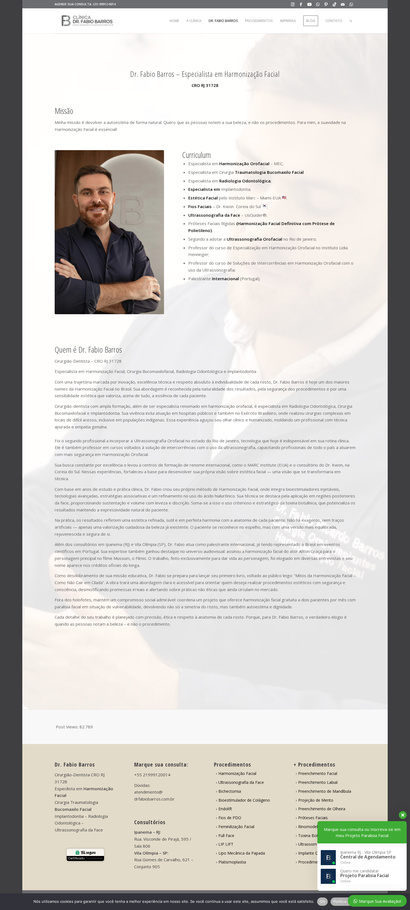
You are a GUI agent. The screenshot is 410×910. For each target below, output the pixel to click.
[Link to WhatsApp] (318, 4)
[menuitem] (174, 20)
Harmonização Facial (237, 773)
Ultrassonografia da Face (241, 782)
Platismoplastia (232, 862)
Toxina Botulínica (313, 835)
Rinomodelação (312, 826)
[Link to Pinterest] (326, 4)
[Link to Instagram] (293, 4)
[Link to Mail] (343, 4)
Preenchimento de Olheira (321, 808)
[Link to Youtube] (309, 4)
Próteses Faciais (313, 817)
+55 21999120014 (152, 774)
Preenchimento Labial (317, 782)
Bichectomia (229, 791)
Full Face (226, 835)
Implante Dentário (314, 853)
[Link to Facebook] (301, 4)
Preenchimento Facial (317, 773)
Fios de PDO (229, 817)
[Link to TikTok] (335, 4)
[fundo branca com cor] (87, 20)
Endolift (225, 808)
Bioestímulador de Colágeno (244, 800)
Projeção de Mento (315, 800)
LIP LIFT (225, 844)
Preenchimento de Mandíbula (324, 791)
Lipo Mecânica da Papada (241, 853)
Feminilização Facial (236, 826)
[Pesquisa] (351, 20)
